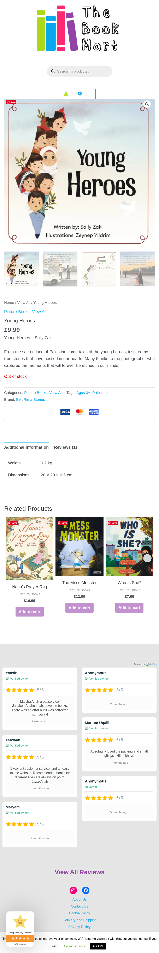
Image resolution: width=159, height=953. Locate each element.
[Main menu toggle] (90, 94)
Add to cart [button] (30, 611)
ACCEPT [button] (98, 946)
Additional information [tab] (26, 447)
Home (9, 302)
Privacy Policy (79, 927)
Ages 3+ (83, 393)
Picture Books (17, 311)
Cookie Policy (79, 913)
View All (23, 302)
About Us (79, 899)
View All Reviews (80, 872)
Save (13, 102)
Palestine (100, 393)
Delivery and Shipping (79, 920)
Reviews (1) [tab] (65, 447)
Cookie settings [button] (74, 946)
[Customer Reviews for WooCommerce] (151, 664)
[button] (147, 104)
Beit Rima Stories (30, 399)
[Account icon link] (66, 94)
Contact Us (79, 906)
